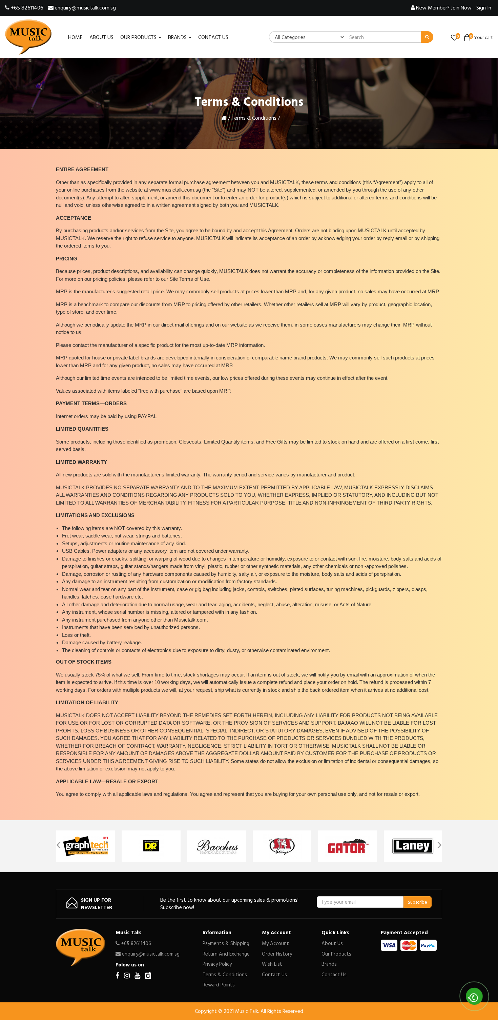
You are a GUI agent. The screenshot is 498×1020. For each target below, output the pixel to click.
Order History (277, 954)
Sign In (483, 7)
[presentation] (58, 843)
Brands (329, 964)
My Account (275, 943)
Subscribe (417, 901)
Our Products (336, 954)
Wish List (272, 964)
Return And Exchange (226, 954)
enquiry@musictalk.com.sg (85, 7)
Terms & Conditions (253, 118)
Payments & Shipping (226, 943)
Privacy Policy (217, 964)
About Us (332, 943)
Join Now (444, 7)
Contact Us (274, 974)
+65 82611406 (26, 7)
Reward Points (219, 984)
